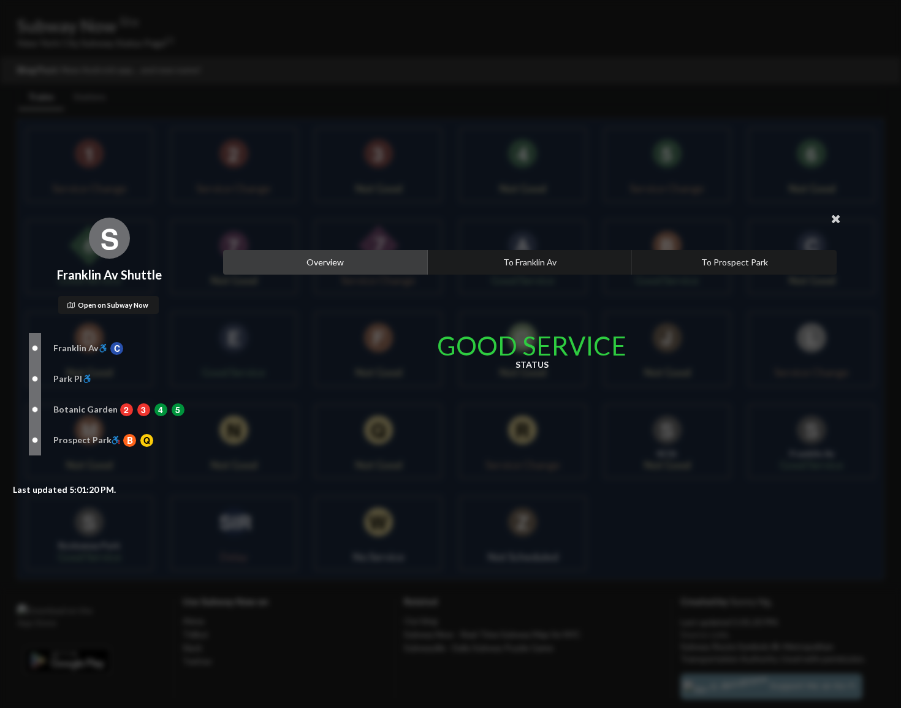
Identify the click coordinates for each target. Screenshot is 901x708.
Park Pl (67, 378)
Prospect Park (82, 440)
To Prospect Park (734, 262)
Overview (325, 262)
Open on (113, 305)
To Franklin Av (530, 262)
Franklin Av (75, 348)
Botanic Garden (85, 409)
